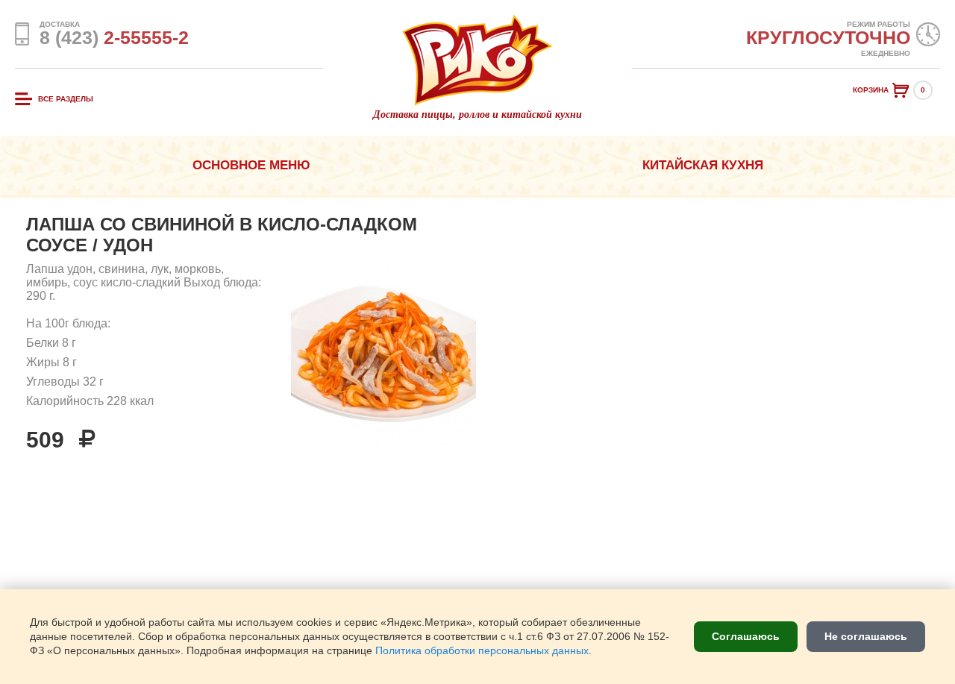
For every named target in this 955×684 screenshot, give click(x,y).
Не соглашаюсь (865, 636)
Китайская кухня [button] (702, 165)
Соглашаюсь (746, 636)
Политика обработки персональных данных (482, 650)
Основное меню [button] (251, 165)
